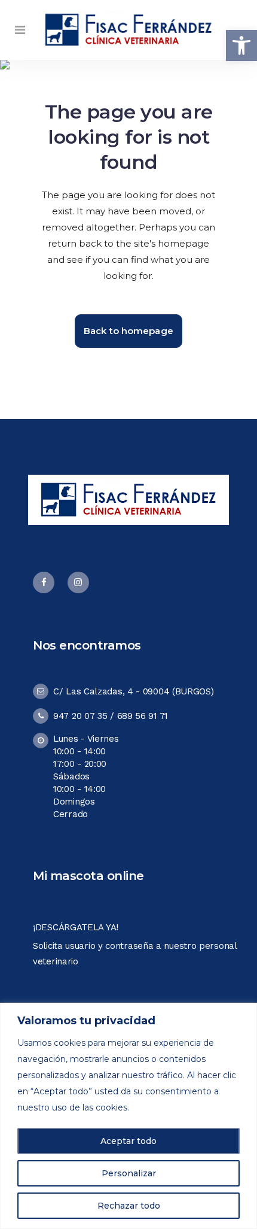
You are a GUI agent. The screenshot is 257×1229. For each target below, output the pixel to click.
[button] (241, 45)
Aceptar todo (128, 1141)
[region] (128, 1116)
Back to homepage (128, 330)
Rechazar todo (128, 1205)
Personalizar (129, 1173)
